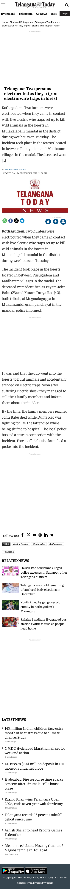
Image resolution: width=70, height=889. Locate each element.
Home (5, 22)
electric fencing (20, 544)
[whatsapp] (4, 220)
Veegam (49, 882)
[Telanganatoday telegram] (51, 535)
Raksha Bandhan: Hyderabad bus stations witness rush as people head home (44, 623)
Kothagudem (55, 544)
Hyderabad (8, 13)
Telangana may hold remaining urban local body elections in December (42, 589)
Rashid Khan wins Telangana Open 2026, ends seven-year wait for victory (34, 801)
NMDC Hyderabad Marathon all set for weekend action (35, 750)
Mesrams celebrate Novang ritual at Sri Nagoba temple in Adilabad (35, 847)
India (54, 13)
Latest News (14, 719)
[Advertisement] (35, 491)
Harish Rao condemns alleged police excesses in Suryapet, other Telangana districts (44, 572)
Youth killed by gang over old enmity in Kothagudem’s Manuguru (40, 606)
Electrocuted (39, 544)
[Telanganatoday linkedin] (46, 535)
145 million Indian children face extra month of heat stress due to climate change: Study (34, 732)
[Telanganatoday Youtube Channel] (34, 535)
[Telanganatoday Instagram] (40, 535)
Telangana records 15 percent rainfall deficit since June (34, 816)
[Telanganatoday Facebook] (22, 535)
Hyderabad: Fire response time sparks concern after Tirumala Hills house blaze (34, 783)
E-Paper (64, 13)
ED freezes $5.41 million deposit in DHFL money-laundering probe (36, 765)
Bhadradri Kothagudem (21, 22)
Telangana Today (15, 169)
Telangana (25, 13)
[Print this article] (63, 222)
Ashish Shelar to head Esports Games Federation (33, 832)
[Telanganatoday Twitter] (28, 535)
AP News (41, 13)
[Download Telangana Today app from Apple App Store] (48, 222)
